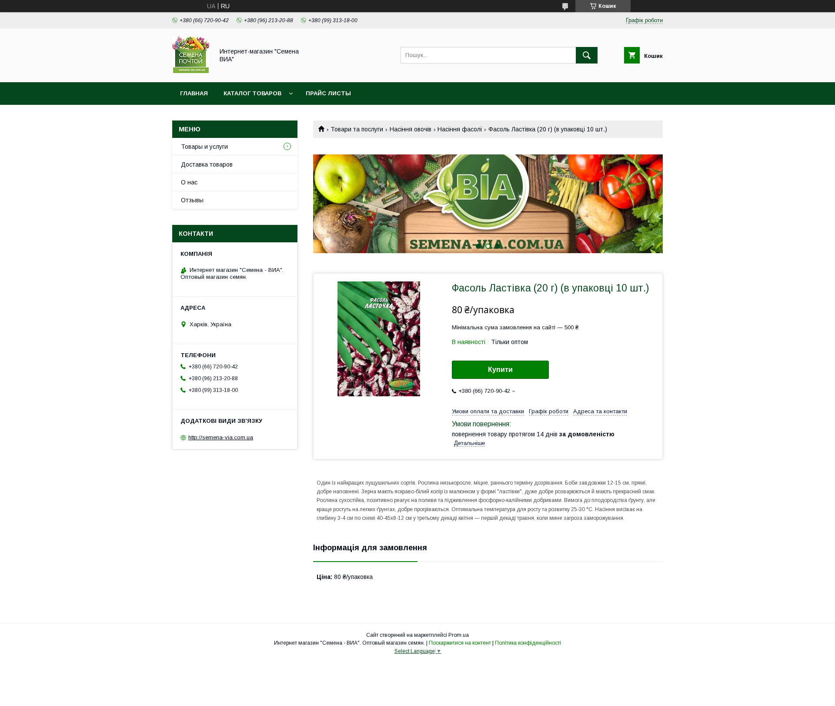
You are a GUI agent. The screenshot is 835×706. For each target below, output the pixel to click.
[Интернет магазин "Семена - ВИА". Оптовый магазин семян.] (190, 70)
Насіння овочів (410, 129)
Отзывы (192, 200)
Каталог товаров (252, 93)
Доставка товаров (207, 164)
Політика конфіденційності (528, 643)
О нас (189, 182)
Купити (500, 369)
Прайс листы (328, 93)
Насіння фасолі (460, 129)
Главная (194, 93)
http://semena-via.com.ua (220, 437)
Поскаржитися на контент (460, 643)
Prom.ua (458, 635)
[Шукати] (587, 55)
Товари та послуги (357, 129)
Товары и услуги (204, 146)
